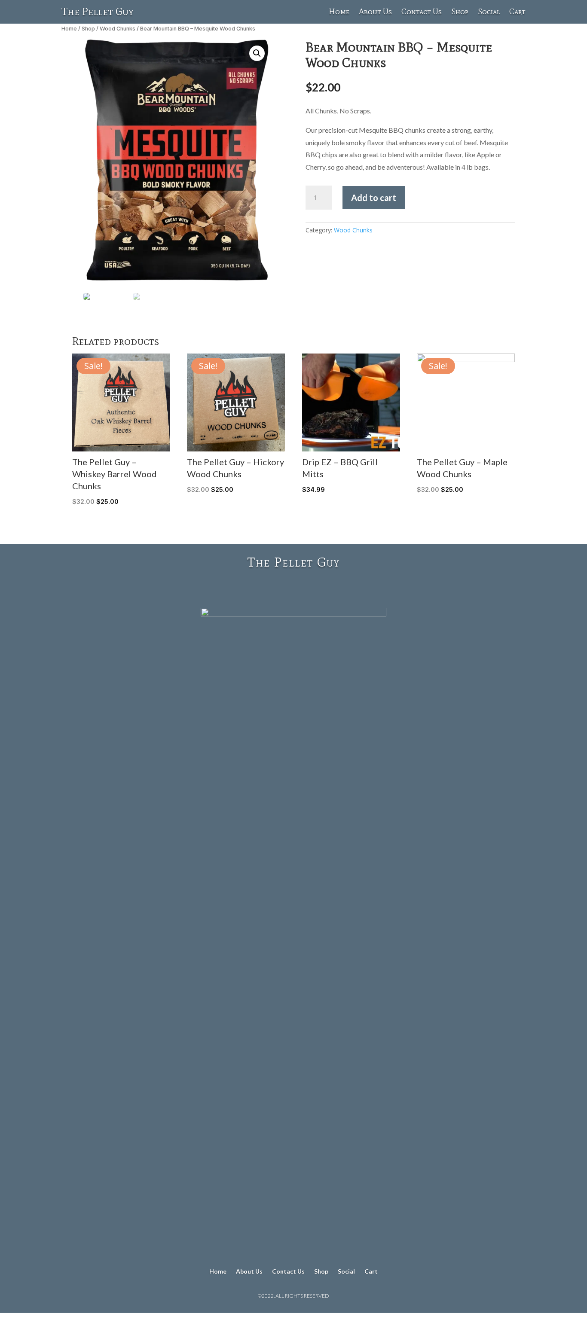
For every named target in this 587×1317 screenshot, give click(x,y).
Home (339, 12)
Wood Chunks (117, 28)
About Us (375, 12)
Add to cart (373, 197)
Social (489, 12)
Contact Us (421, 12)
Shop (459, 12)
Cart (517, 12)
